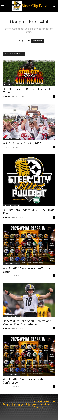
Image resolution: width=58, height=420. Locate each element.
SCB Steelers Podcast (11, 205)
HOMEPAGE (37, 41)
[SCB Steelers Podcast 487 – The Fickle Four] (29, 180)
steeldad (6, 96)
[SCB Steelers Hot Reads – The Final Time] (29, 73)
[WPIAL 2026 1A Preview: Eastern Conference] (29, 355)
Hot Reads (7, 84)
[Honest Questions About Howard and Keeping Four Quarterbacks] (29, 300)
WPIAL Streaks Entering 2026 (22, 143)
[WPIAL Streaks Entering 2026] (29, 122)
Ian (4, 147)
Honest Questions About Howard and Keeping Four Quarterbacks (27, 322)
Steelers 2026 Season (11, 139)
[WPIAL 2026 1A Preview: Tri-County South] (29, 244)
